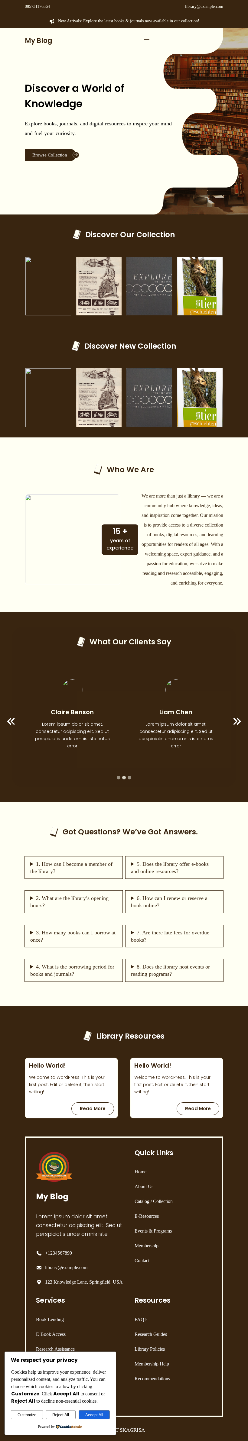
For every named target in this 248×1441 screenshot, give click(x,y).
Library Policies (150, 1349)
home (140, 1171)
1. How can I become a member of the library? (71, 867)
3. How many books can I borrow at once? (73, 936)
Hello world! (47, 1065)
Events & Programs (153, 1230)
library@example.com (204, 6)
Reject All (60, 1415)
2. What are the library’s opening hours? (69, 901)
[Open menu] (146, 40)
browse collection (49, 155)
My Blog (38, 40)
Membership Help (152, 1363)
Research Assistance (55, 1349)
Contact (142, 1260)
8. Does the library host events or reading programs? (170, 970)
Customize (27, 1415)
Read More (97, 1110)
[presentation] (11, 722)
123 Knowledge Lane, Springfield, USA (84, 1282)
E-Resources (147, 1216)
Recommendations (152, 1378)
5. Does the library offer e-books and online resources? (170, 867)
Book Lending (50, 1319)
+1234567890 (58, 1253)
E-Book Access (51, 1334)
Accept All (94, 1415)
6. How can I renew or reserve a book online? (169, 901)
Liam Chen (175, 712)
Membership (146, 1245)
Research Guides (151, 1334)
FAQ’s (141, 1319)
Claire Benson (72, 712)
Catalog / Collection (154, 1201)
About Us (144, 1186)
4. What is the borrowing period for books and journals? (72, 970)
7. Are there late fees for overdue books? (170, 936)
